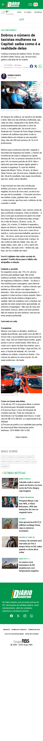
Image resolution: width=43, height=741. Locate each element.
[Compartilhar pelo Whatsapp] (40, 66)
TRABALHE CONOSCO (19, 629)
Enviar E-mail (12, 77)
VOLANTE (26, 462)
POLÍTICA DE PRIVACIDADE (14, 634)
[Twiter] (18, 615)
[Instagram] (24, 615)
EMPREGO (30, 457)
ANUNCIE (6, 629)
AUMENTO (5, 466)
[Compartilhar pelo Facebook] (31, 66)
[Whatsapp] (31, 615)
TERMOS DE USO (34, 629)
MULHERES (20, 457)
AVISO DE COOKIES (31, 634)
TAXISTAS (11, 457)
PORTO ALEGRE (7, 462)
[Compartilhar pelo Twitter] (35, 66)
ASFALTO (18, 462)
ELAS (34, 462)
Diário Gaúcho (21, 437)
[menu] (2, 4)
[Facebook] (11, 615)
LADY (3, 457)
